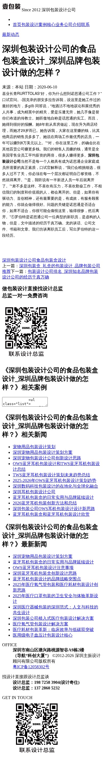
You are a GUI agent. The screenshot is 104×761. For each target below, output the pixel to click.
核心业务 (55, 24)
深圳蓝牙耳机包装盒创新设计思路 (45, 573)
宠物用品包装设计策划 (34, 446)
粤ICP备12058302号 (31, 667)
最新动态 (10, 34)
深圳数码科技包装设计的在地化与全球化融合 (55, 486)
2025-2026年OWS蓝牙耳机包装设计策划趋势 (54, 480)
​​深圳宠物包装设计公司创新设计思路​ (47, 458)
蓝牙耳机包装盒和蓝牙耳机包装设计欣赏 (51, 514)
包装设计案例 (34, 24)
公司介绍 (72, 24)
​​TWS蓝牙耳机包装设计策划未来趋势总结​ (51, 475)
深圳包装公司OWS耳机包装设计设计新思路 (54, 508)
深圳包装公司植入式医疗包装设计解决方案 (53, 618)
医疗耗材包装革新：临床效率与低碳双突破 (53, 629)
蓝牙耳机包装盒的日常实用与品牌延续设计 (53, 497)
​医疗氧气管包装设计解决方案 (40, 624)
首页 (17, 24)
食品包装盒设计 (51, 260)
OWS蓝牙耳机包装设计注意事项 (43, 567)
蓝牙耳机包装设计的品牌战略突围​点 (47, 579)
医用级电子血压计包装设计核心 (43, 635)
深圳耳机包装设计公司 (34, 491)
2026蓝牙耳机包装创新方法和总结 (45, 503)
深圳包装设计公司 (19, 260)
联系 (85, 24)
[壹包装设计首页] (11, 10)
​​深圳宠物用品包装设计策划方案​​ (43, 452)
